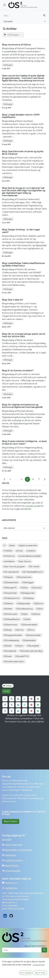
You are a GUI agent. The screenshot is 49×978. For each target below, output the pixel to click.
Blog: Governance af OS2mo (16, 44)
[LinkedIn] (18, 698)
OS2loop (7, 630)
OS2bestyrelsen (11, 582)
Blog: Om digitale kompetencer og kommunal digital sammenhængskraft (22, 405)
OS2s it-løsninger (13, 844)
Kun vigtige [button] (25, 972)
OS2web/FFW (22, 656)
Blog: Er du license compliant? (18, 370)
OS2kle (26, 619)
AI (4, 545)
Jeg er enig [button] (40, 972)
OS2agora (8, 577)
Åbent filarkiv (11, 821)
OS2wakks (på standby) (31, 651)
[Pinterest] (31, 698)
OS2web (7, 656)
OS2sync (19, 645)
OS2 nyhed (33, 566)
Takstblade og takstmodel (18, 850)
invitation (30, 550)
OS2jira (24, 614)
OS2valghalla (9, 651)
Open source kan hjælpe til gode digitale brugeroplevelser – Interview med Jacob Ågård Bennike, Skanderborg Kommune (23, 78)
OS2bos (24, 587)
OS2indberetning (24, 608)
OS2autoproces (23, 577)
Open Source (24, 561)
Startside (6, 839)
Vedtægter (10, 855)
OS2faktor (8, 603)
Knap (6, 691)
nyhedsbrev (9, 561)
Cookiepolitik (39, 965)
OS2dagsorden (27, 593)
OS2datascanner (11, 598)
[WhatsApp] (24, 698)
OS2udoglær (33, 645)
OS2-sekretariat (11, 572)
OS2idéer (7, 608)
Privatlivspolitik (13, 871)
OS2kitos (35, 614)
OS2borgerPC (10, 587)
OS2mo (30, 630)
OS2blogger (7, 65)
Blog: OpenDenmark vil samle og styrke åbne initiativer (22, 152)
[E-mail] (38, 698)
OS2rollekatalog (11, 640)
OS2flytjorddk (23, 603)
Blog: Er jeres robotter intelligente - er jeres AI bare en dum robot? (24, 442)
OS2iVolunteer (10, 614)
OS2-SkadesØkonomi (32, 572)
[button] (24, 21)
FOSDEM (7, 550)
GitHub (19, 550)
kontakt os (31, 506)
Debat (12, 545)
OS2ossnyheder (33, 635)
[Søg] (44, 15)
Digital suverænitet (27, 545)
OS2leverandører (29, 624)
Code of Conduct (14, 860)
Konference (9, 556)
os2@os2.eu (11, 888)
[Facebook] (5, 698)
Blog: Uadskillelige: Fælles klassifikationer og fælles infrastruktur (23, 264)
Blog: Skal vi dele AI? (12, 300)
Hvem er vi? (11, 882)
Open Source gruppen (14, 566)
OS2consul (36, 587)
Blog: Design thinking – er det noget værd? (21, 230)
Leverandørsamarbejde (29, 556)
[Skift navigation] (4, 5)
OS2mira (19, 630)
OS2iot (39, 608)
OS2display (28, 598)
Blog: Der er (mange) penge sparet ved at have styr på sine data (23, 335)
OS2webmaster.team (13, 661)
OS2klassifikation (11, 619)
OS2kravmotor (10, 624)
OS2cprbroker (10, 593)
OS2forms (38, 603)
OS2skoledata (29, 640)
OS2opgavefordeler (12, 635)
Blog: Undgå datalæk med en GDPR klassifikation (21, 115)
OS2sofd (7, 645)
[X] (11, 698)
